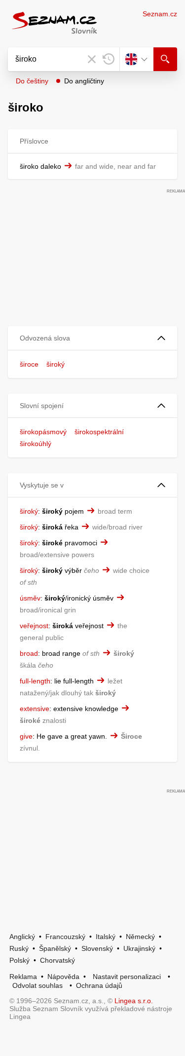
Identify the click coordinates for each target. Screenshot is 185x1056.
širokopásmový (43, 432)
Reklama (23, 977)
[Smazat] (92, 59)
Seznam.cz (160, 14)
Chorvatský (57, 960)
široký (55, 364)
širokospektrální (99, 432)
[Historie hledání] (108, 59)
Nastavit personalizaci (127, 977)
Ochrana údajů (99, 985)
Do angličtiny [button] (84, 81)
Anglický (22, 937)
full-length (35, 681)
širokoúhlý (35, 444)
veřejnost (34, 626)
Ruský (19, 948)
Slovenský (97, 948)
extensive (34, 709)
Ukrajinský (139, 948)
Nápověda (63, 977)
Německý (140, 937)
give (26, 736)
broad (29, 653)
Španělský (55, 948)
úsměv (30, 598)
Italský (105, 937)
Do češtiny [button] (32, 81)
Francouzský (65, 937)
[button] (92, 338)
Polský (19, 960)
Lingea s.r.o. (133, 1001)
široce (29, 364)
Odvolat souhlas (37, 985)
